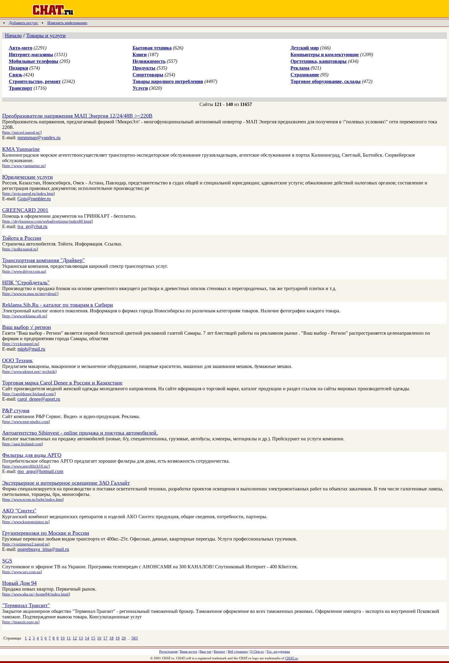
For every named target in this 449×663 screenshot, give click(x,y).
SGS (7, 561)
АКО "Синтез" (19, 511)
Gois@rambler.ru (34, 198)
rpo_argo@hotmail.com (40, 471)
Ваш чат (205, 651)
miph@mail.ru (31, 349)
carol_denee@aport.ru (38, 399)
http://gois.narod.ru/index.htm (28, 193)
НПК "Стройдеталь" (25, 282)
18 (111, 638)
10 (62, 638)
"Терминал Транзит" (26, 605)
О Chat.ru (257, 651)
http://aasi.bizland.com (22, 444)
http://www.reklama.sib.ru (24, 316)
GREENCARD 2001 (25, 210)
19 (117, 638)
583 (134, 638)
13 (81, 638)
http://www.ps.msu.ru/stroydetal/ (30, 293)
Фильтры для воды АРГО (31, 455)
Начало (13, 35)
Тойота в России (21, 238)
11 (69, 638)
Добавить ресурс (23, 22)
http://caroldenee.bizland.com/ (28, 394)
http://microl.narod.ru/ (21, 132)
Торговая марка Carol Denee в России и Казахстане (62, 383)
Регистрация (168, 651)
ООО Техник (17, 360)
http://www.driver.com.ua (24, 271)
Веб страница (238, 651)
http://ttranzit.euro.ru (20, 622)
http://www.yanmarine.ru (23, 165)
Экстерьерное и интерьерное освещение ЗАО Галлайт (66, 483)
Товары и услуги (46, 35)
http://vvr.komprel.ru (20, 343)
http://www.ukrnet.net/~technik (29, 371)
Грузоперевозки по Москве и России (45, 533)
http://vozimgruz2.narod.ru (25, 544)
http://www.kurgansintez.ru (25, 521)
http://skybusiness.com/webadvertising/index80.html (47, 221)
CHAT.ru (291, 658)
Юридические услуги (27, 177)
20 (124, 638)
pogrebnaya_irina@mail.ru (43, 549)
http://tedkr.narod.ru (20, 249)
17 (105, 638)
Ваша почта (188, 651)
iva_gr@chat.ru (32, 226)
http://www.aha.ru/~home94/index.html (36, 594)
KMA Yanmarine (21, 149)
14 (87, 638)
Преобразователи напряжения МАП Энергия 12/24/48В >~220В (77, 116)
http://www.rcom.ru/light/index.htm (32, 499)
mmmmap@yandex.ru (38, 137)
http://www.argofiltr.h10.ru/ (26, 466)
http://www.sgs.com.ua (22, 572)
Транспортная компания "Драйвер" (43, 260)
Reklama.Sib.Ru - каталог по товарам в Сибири (57, 305)
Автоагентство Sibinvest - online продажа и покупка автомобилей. (80, 433)
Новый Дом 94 (19, 583)
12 (75, 638)
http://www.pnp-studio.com (26, 421)
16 (99, 638)
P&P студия (15, 410)
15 (93, 638)
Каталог (219, 651)
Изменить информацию (67, 22)
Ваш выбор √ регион (26, 327)
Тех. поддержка (278, 651)
